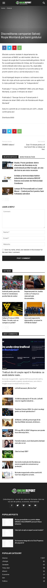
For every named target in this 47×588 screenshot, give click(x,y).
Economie (5, 315)
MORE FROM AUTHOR (27, 157)
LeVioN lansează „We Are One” (26, 388)
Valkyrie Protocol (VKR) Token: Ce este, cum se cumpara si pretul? (10, 320)
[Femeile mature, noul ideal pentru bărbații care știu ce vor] (7, 443)
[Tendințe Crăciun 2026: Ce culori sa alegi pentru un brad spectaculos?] (7, 412)
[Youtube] (35, 505)
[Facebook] (4, 48)
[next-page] (7, 199)
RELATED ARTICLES (10, 157)
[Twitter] (9, 48)
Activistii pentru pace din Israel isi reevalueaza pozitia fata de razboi (11, 294)
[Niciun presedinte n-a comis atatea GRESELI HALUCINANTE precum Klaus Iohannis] (7, 522)
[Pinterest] (14, 48)
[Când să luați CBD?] (7, 454)
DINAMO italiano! (8, 145)
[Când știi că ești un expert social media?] (7, 533)
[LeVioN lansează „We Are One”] (7, 391)
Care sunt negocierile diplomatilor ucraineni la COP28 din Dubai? (33, 320)
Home (3, 8)
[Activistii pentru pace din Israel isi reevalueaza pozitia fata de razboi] (12, 282)
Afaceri (5, 368)
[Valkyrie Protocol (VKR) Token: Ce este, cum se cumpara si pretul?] (12, 309)
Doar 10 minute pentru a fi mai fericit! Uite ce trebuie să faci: (34, 147)
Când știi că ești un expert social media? (29, 530)
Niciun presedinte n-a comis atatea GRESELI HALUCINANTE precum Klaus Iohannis (28, 522)
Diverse (9, 8)
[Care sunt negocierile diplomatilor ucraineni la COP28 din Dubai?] (34, 309)
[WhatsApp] (19, 48)
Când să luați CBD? (21, 451)
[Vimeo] (23, 505)
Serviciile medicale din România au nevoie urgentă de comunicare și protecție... (27, 464)
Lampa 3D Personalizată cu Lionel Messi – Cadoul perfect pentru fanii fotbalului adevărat (29, 191)
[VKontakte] (29, 505)
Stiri (4, 288)
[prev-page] (3, 199)
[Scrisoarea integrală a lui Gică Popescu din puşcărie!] (7, 543)
